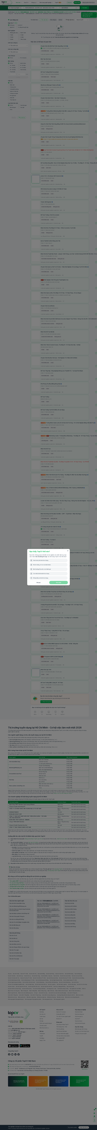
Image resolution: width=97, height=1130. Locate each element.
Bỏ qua (38, 582)
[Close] (68, 551)
